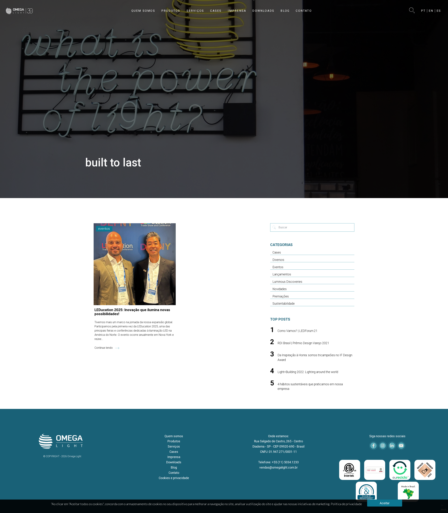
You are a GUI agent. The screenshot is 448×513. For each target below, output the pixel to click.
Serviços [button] (195, 10)
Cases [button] (216, 10)
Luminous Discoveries (287, 281)
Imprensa (173, 457)
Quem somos (173, 436)
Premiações (280, 296)
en (431, 10)
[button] (412, 10)
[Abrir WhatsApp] (439, 504)
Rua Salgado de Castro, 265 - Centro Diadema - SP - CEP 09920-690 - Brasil (278, 444)
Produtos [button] (170, 10)
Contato (174, 473)
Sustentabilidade (283, 303)
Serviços (174, 446)
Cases (276, 252)
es (439, 10)
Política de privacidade (346, 504)
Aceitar (385, 503)
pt (423, 10)
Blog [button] (285, 10)
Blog (174, 467)
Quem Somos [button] (143, 10)
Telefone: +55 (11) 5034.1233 (278, 462)
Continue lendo (103, 347)
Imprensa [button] (237, 10)
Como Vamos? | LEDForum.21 (297, 331)
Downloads (173, 462)
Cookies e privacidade (174, 478)
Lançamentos (281, 274)
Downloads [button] (263, 10)
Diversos (278, 260)
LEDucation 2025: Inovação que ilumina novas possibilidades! (132, 312)
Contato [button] (304, 10)
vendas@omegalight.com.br (278, 467)
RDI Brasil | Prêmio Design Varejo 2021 (303, 343)
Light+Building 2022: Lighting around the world (308, 372)
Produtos (173, 441)
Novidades (279, 289)
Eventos (277, 267)
